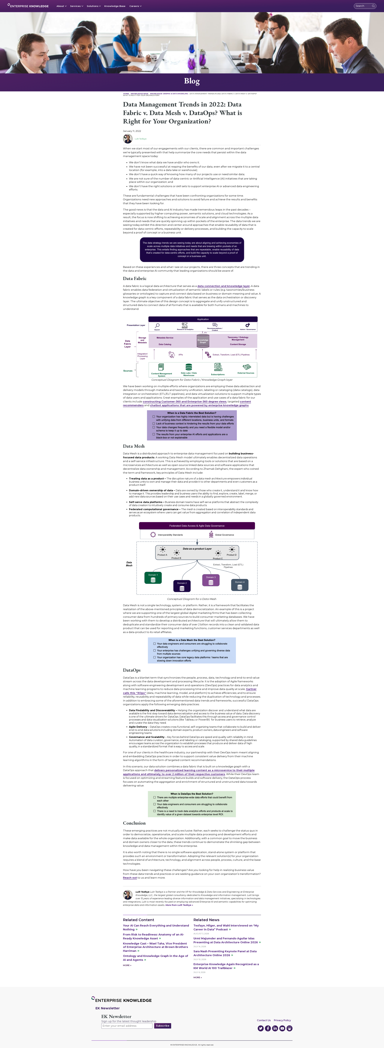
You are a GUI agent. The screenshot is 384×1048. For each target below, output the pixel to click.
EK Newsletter (116, 1016)
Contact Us (264, 1020)
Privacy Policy (282, 1020)
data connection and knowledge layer (223, 286)
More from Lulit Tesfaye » (179, 905)
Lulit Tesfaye (141, 139)
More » (127, 965)
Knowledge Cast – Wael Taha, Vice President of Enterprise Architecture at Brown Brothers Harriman (155, 947)
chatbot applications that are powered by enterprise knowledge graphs (199, 405)
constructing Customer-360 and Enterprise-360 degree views (184, 401)
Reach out (130, 877)
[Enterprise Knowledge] (28, 5)
